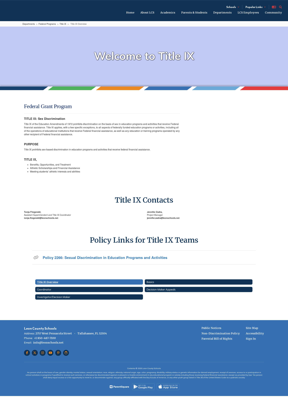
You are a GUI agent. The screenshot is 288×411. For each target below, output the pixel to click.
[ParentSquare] (119, 386)
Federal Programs (47, 23)
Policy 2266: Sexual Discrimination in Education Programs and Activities (105, 257)
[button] (232, 7)
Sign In (251, 338)
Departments (28, 23)
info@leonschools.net (48, 342)
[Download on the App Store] (168, 386)
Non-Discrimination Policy (220, 333)
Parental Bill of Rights (216, 338)
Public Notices (211, 328)
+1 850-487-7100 (45, 338)
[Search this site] (280, 7)
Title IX (63, 23)
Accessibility (255, 333)
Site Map (252, 328)
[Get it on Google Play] (143, 386)
